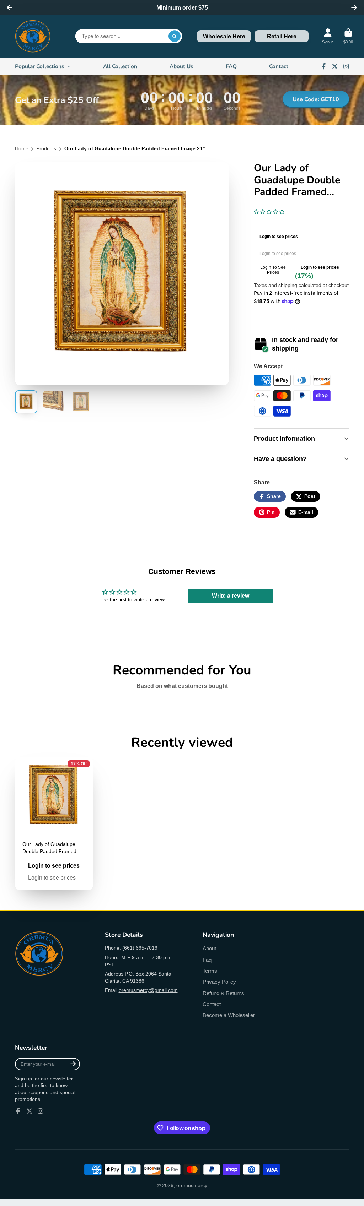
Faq (207, 960)
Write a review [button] (230, 596)
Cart (348, 36)
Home (21, 148)
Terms (210, 971)
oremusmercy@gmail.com (148, 990)
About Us (181, 66)
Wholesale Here (224, 36)
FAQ (231, 66)
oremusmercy (191, 1185)
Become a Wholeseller (229, 1015)
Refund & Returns (223, 993)
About (209, 948)
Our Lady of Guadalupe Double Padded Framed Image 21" (54, 823)
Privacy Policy (219, 982)
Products (46, 148)
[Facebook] (324, 66)
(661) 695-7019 (139, 948)
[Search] (174, 36)
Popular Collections (39, 66)
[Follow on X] (335, 66)
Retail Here (281, 36)
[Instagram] (346, 66)
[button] (269, 211)
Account (327, 36)
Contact (278, 66)
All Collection (120, 66)
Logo (32, 36)
